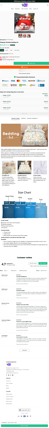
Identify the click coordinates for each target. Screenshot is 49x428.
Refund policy (9, 403)
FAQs (7, 385)
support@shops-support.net (12, 372)
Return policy (9, 401)
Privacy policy (9, 394)
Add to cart (24, 425)
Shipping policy (9, 398)
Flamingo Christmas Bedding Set (22, 283)
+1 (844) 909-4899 (10, 371)
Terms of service (9, 396)
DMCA (7, 388)
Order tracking (9, 383)
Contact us (8, 380)
